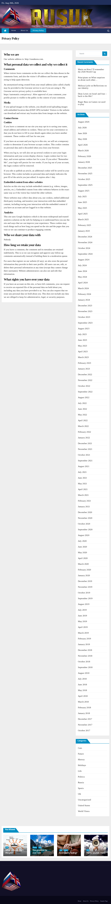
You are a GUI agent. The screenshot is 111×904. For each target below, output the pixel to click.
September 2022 (85, 391)
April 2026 (83, 145)
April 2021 (83, 489)
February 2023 (84, 363)
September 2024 (85, 254)
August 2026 (83, 122)
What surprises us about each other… (91, 78)
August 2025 (83, 190)
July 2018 (82, 679)
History (81, 759)
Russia (81, 782)
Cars (80, 748)
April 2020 (83, 558)
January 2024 (84, 300)
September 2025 (85, 185)
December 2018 (85, 650)
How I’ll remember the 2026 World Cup (91, 70)
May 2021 (82, 483)
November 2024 (85, 242)
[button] (108, 31)
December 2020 (85, 512)
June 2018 (82, 684)
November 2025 (85, 173)
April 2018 (83, 696)
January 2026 (84, 162)
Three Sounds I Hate (95, 852)
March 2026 (83, 150)
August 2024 (83, 259)
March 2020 (83, 564)
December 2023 (85, 305)
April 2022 (83, 420)
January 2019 (84, 644)
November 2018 (85, 656)
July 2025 (82, 196)
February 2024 (84, 294)
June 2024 (82, 271)
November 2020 (85, 518)
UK (79, 794)
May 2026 (82, 139)
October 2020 (84, 524)
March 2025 (83, 219)
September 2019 (85, 598)
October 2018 (84, 661)
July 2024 (82, 265)
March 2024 (83, 288)
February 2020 (84, 569)
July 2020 (82, 541)
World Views (84, 811)
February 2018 (84, 707)
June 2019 (82, 615)
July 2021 (82, 472)
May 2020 (82, 552)
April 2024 (83, 282)
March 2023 (83, 357)
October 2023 (84, 317)
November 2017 (85, 725)
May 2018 (82, 690)
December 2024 (85, 236)
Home (13, 30)
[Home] (5, 30)
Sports (81, 788)
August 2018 (83, 673)
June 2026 (82, 133)
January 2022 (84, 437)
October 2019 (84, 592)
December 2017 (85, 719)
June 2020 (82, 546)
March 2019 (83, 633)
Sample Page (104, 901)
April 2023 (83, 351)
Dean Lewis (83, 94)
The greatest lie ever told (39, 851)
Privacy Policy (38, 30)
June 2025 (82, 202)
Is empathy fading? (68, 852)
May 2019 (82, 621)
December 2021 (85, 443)
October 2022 (84, 386)
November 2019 (85, 587)
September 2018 (85, 667)
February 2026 (84, 156)
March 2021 (83, 495)
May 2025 (82, 208)
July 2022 (82, 403)
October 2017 (84, 730)
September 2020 (85, 529)
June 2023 (82, 340)
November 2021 (85, 449)
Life (80, 771)
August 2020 (83, 535)
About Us (24, 30)
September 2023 (85, 323)
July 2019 (82, 610)
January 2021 (84, 506)
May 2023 (82, 346)
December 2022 (85, 374)
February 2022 (84, 432)
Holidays (82, 765)
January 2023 (84, 368)
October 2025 (84, 179)
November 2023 (85, 311)
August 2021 (83, 466)
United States (84, 805)
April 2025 (83, 213)
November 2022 (85, 380)
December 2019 (85, 581)
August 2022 (83, 397)
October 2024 (84, 248)
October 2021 (84, 455)
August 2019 (83, 604)
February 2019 (84, 638)
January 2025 (84, 231)
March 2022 (83, 426)
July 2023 (82, 334)
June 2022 (82, 409)
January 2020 (84, 575)
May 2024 (82, 277)
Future (81, 754)
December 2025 (85, 168)
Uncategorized (84, 799)
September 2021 (85, 460)
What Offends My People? (13, 851)
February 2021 (84, 501)
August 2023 (83, 328)
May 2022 (82, 414)
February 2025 (84, 225)
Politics (81, 777)
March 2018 (83, 702)
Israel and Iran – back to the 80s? (92, 95)
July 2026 (82, 127)
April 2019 (83, 627)
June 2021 (82, 478)
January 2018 (84, 713)
